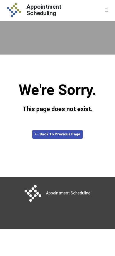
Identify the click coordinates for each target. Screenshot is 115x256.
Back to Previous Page (59, 134)
